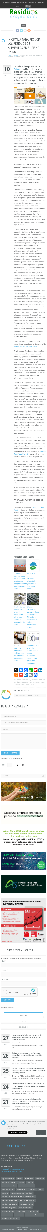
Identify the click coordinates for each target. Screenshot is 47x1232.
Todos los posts (20, 695)
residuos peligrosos (9, 1208)
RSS (29, 30)
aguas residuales (8, 1179)
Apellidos (5, 980)
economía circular (8, 1182)
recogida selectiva (17, 1193)
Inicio (9, 55)
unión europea (7, 1215)
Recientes (23, 1015)
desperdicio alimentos (38, 680)
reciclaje (5, 1193)
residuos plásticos (25, 1208)
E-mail (36, 695)
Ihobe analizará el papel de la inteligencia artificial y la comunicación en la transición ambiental (27, 1055)
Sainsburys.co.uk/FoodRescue (25, 347)
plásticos (33, 1189)
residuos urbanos (8, 1211)
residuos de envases (9, 1200)
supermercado (29, 684)
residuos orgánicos (26, 1204)
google (29, 682)
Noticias (15, 55)
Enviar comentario (10, 753)
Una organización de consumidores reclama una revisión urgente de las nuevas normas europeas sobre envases (28, 1086)
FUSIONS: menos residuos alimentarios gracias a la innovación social (31, 581)
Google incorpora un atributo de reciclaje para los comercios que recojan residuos (19, 653)
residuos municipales (9, 1204)
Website (30, 695)
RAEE (41, 1189)
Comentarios (23, 1027)
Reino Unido (36, 682)
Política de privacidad (8, 1229)
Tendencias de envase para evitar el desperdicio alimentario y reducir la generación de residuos (19, 616)
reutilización (21, 1211)
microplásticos (22, 1189)
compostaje (40, 1179)
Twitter (21, 30)
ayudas (19, 1179)
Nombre (5, 970)
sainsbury (20, 684)
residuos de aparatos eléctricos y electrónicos (18, 1197)
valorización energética (10, 1218)
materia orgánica (8, 1189)
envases (30, 1182)
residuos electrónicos (27, 1200)
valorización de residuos (34, 1215)
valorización (19, 1215)
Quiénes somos (22, 1229)
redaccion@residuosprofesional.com (13, 1169)
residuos (29, 1193)
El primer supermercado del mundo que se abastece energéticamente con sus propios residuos (20, 581)
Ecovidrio (21, 1182)
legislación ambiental (26, 1186)
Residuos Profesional (23, 680)
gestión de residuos (20, 682)
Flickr (25, 30)
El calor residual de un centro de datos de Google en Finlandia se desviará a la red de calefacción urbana (33, 617)
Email (4, 961)
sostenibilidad (33, 1211)
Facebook (17, 30)
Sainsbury (18, 69)
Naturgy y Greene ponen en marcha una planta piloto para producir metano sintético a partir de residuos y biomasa (28, 1070)
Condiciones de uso (36, 1229)
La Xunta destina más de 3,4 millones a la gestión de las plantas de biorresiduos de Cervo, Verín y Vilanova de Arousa (28, 1101)
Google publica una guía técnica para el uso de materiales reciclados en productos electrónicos (33, 654)
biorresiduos (29, 1179)
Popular (23, 1021)
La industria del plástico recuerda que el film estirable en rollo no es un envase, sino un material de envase (27, 1037)
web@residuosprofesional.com (11, 1171)
